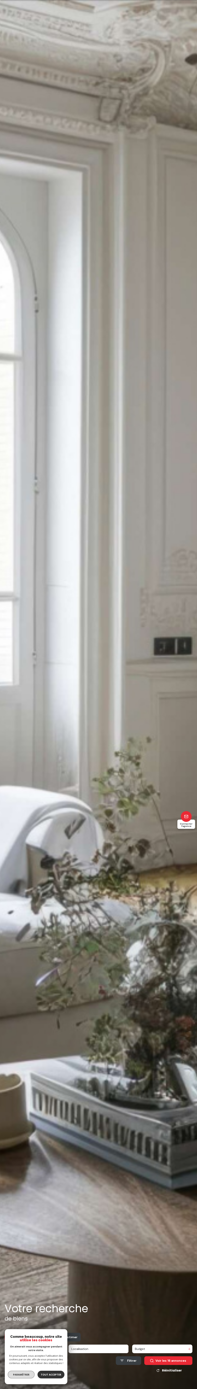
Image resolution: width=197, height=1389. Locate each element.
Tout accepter (51, 1374)
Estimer (71, 1337)
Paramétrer (21, 1374)
